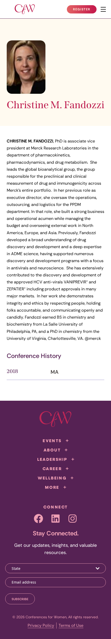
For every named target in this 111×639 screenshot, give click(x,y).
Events (52, 440)
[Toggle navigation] (103, 9)
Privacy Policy (41, 625)
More (52, 487)
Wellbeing (52, 478)
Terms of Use (71, 625)
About (52, 450)
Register (85, 10)
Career (52, 468)
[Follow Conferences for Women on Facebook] (38, 518)
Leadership (52, 459)
